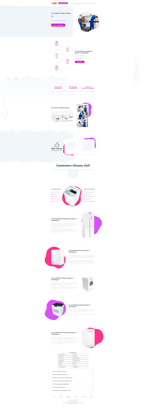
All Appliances (80, 62)
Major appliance (84, 58)
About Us (75, 3)
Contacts (93, 3)
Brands (83, 3)
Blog (90, 3)
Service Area (87, 3)
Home (72, 3)
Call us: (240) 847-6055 (63, 3)
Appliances (79, 3)
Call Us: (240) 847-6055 (58, 25)
